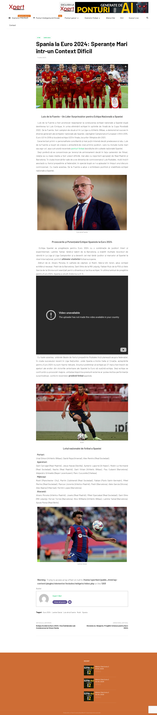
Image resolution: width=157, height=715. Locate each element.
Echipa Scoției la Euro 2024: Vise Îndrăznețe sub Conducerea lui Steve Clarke (55, 627)
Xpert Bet (57, 595)
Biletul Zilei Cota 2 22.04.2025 (102, 681)
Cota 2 (98, 671)
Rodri (79, 612)
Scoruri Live (134, 18)
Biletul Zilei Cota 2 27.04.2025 (102, 668)
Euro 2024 (47, 37)
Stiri (122, 18)
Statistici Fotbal (91, 18)
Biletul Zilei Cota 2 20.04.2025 (102, 693)
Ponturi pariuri (70, 18)
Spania (84, 612)
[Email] (70, 602)
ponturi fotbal (77, 148)
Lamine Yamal (57, 612)
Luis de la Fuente (69, 612)
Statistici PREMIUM (19, 17)
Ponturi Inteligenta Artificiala (47, 17)
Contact (12, 25)
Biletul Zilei (110, 18)
